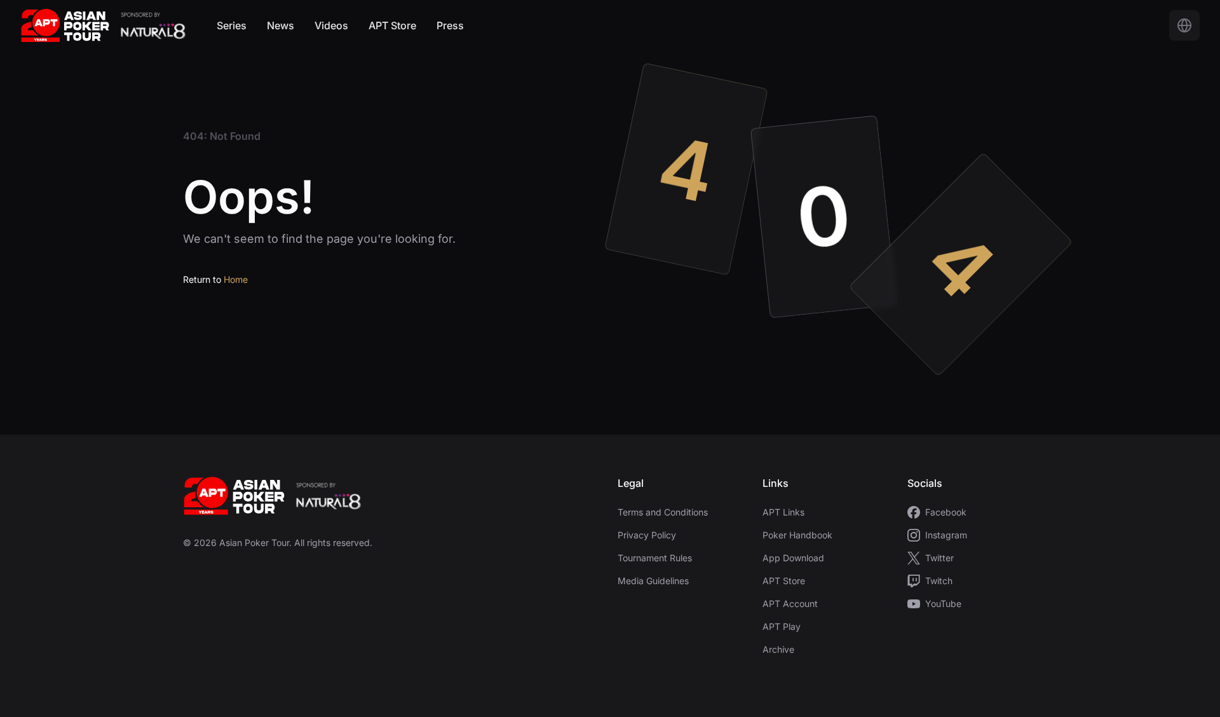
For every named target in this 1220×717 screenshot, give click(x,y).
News (280, 25)
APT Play (781, 626)
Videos (331, 25)
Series (232, 25)
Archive (778, 649)
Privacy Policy (647, 534)
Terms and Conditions (663, 512)
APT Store (392, 25)
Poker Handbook (797, 534)
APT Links (783, 512)
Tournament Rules (655, 557)
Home (236, 279)
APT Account (790, 603)
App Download (793, 557)
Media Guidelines (653, 580)
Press (450, 25)
